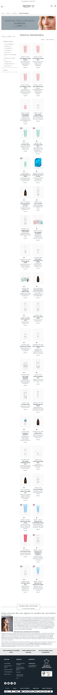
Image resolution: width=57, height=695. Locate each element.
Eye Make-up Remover (25, 434)
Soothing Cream (25, 145)
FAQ (17, 678)
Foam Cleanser (38, 204)
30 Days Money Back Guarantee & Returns (20, 668)
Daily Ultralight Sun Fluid (38, 347)
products (46, 628)
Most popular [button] (49, 39)
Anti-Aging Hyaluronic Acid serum (38, 261)
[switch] (48, 675)
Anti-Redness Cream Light (25, 87)
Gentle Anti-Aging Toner (38, 317)
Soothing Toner (25, 404)
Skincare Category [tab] (8, 41)
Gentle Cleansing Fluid (25, 319)
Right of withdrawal (47, 688)
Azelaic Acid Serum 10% (25, 492)
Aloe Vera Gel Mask (25, 552)
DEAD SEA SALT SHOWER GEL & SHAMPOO (38, 553)
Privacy (14, 688)
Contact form (32, 663)
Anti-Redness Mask (38, 86)
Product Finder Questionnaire (19, 675)
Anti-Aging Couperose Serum (38, 115)
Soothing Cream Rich (38, 145)
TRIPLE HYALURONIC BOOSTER (25, 204)
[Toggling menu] (2, 6)
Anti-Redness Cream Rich (38, 59)
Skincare (8, 13)
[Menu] (51, 672)
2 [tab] (38, 171)
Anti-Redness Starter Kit (38, 233)
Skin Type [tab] (5, 70)
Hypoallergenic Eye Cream (25, 175)
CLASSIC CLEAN (42, 636)
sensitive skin (20, 625)
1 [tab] (36, 171)
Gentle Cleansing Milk (38, 377)
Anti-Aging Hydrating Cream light (25, 463)
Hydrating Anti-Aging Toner (25, 231)
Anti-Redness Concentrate (25, 115)
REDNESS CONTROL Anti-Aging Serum (38, 643)
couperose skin (48, 626)
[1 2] (25, 134)
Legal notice (36, 688)
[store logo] (28, 6)
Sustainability (7, 663)
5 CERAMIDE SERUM (38, 290)
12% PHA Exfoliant (38, 489)
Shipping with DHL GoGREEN (20, 664)
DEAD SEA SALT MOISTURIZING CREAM (38, 522)
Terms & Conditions (24, 688)
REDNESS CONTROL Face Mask (8, 646)
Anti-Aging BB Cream (25, 262)
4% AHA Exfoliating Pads (38, 462)
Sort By (43, 39)
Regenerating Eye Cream (38, 405)
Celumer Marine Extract (8, 666)
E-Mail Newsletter (8, 672)
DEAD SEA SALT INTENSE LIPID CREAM (38, 583)
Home (2, 13)
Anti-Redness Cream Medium (25, 59)
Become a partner (8, 669)
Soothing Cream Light (25, 583)
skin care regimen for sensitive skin (31, 620)
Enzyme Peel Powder (25, 346)
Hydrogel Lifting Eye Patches (38, 175)
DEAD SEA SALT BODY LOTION (25, 522)
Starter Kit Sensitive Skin (25, 290)
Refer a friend (7, 674)
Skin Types (14, 13)
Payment (18, 672)
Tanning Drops (38, 433)
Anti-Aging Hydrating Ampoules (25, 378)
